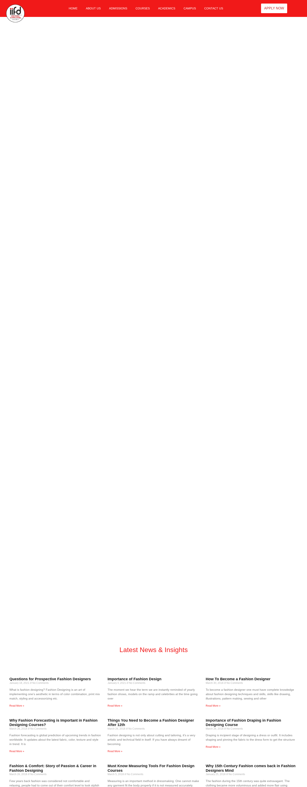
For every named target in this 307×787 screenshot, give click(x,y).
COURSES (143, 8)
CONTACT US (213, 8)
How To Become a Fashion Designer (238, 679)
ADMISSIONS (118, 8)
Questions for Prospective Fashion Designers (50, 679)
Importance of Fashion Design (134, 679)
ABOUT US (93, 8)
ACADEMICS (166, 8)
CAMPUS (190, 8)
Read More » (16, 705)
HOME (73, 8)
